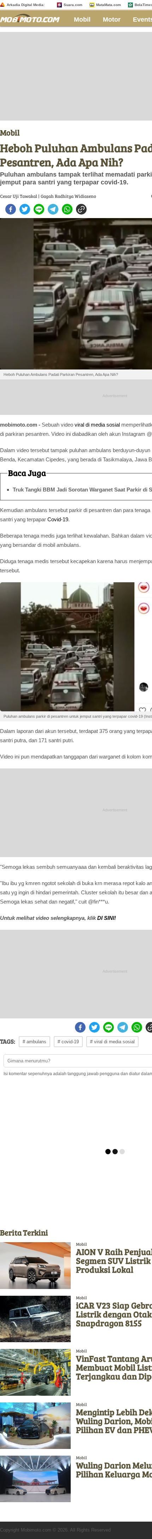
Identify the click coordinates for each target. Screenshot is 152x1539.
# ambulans (34, 1041)
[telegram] (53, 209)
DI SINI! (106, 918)
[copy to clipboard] (81, 209)
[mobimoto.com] (32, 17)
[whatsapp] (67, 209)
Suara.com (73, 5)
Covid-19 (57, 519)
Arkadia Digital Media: (26, 5)
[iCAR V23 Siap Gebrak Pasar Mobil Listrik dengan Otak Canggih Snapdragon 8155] (35, 1319)
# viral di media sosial (112, 1041)
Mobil (82, 19)
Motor (112, 19)
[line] (39, 209)
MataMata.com (108, 5)
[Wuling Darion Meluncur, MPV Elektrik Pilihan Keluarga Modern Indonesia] (35, 1479)
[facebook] (11, 209)
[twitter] (25, 209)
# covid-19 (68, 1041)
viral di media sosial (97, 425)
